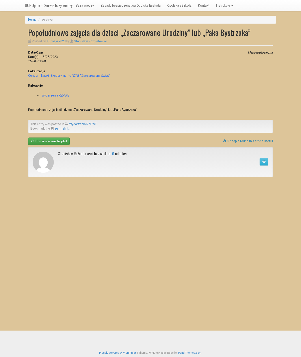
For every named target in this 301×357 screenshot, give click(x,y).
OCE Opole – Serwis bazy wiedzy (48, 5)
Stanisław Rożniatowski (90, 41)
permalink (62, 128)
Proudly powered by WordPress (118, 352)
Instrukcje (223, 5)
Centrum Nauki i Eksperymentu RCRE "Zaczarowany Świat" (69, 75)
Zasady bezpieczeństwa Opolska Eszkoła (130, 5)
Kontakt (203, 5)
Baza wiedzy (85, 5)
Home (32, 19)
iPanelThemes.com (189, 352)
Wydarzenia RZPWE (55, 95)
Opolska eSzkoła (179, 5)
